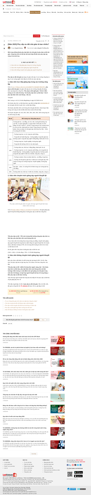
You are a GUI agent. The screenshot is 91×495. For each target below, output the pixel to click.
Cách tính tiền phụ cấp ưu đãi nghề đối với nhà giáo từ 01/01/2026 (58, 85)
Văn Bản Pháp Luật (7, 493)
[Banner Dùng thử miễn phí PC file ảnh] (77, 63)
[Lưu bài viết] (4, 48)
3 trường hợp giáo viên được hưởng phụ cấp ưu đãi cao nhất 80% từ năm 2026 (58, 100)
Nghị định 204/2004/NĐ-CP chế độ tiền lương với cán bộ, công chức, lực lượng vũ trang (58, 73)
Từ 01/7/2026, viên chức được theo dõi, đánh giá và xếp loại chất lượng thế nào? (25, 371)
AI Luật (75, 5)
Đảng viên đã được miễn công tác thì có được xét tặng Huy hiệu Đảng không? (25, 405)
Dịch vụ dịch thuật (28, 468)
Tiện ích (82, 5)
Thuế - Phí (12, 12)
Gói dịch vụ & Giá (63, 2)
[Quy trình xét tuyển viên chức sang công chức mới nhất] (70, 102)
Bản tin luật (57, 5)
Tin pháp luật (48, 5)
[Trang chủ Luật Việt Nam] (9, 2)
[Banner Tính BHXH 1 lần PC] (77, 74)
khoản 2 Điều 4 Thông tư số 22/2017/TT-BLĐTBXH (25, 209)
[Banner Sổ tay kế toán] (77, 88)
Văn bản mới (9, 5)
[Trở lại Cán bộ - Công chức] (4, 52)
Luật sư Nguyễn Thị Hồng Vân (41, 48)
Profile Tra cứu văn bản (9, 466)
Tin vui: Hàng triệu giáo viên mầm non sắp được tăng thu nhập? (21, 301)
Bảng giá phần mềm (48, 462)
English (73, 2)
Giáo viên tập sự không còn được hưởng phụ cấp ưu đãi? (19, 309)
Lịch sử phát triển (8, 464)
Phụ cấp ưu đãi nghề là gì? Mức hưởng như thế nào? (18, 307)
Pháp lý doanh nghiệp (29, 466)
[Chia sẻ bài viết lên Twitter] (4, 44)
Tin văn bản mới (38, 5)
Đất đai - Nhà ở (19, 12)
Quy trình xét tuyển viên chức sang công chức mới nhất (18, 383)
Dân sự (48, 12)
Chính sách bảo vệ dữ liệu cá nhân (52, 470)
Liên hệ (6, 468)
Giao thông (60, 12)
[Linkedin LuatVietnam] (80, 465)
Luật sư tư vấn (67, 5)
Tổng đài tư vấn (27, 472)
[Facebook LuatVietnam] (68, 465)
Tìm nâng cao (46, 36)
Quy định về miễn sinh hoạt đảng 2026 (13, 416)
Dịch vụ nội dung (28, 470)
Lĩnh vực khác (67, 12)
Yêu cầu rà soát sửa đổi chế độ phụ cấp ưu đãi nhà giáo (19, 303)
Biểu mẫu (54, 12)
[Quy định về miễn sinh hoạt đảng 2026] (70, 96)
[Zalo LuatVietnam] (70, 465)
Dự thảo (29, 5)
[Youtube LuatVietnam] (73, 465)
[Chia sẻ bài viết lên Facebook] (4, 41)
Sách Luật (81, 12)
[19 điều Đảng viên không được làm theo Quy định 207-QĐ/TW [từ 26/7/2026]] (70, 111)
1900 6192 (13, 291)
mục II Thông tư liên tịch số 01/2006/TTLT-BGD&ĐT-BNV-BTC (28, 87)
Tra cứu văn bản (20, 5)
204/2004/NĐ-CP (44, 103)
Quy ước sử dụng (48, 466)
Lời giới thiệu (7, 462)
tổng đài (18, 292)
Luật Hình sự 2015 (32, 493)
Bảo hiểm (27, 12)
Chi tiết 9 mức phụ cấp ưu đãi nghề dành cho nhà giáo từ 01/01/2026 (58, 107)
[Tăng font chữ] (48, 41)
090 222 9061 (34, 291)
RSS (87, 12)
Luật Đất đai (24, 493)
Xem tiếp (34, 453)
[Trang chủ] (3, 5)
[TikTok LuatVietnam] (75, 465)
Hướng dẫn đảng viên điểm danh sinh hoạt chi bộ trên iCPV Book (21, 336)
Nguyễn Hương (19, 48)
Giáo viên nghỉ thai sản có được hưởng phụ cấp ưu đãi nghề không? (58, 93)
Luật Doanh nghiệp (16, 493)
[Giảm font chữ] (46, 41)
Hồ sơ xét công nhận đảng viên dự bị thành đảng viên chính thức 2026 (23, 359)
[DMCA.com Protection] (81, 489)
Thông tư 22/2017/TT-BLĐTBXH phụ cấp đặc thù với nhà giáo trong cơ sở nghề (58, 40)
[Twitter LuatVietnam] (78, 465)
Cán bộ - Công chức (35, 12)
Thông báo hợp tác (48, 472)
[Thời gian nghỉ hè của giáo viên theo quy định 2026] (70, 121)
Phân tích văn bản (28, 464)
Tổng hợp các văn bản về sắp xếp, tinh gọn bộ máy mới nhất (20, 394)
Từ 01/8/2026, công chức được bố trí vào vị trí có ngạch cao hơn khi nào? (23, 441)
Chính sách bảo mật (48, 468)
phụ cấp (10, 323)
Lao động (43, 12)
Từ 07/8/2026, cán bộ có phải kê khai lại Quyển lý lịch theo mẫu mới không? (24, 347)
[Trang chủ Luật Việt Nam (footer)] (10, 476)
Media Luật (74, 12)
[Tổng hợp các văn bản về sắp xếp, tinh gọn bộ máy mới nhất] (70, 129)
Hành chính (6, 12)
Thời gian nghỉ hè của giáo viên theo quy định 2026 (80, 121)
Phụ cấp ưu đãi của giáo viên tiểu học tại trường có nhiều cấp (20, 305)
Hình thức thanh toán (49, 464)
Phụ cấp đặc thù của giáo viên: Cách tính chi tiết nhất (58, 114)
